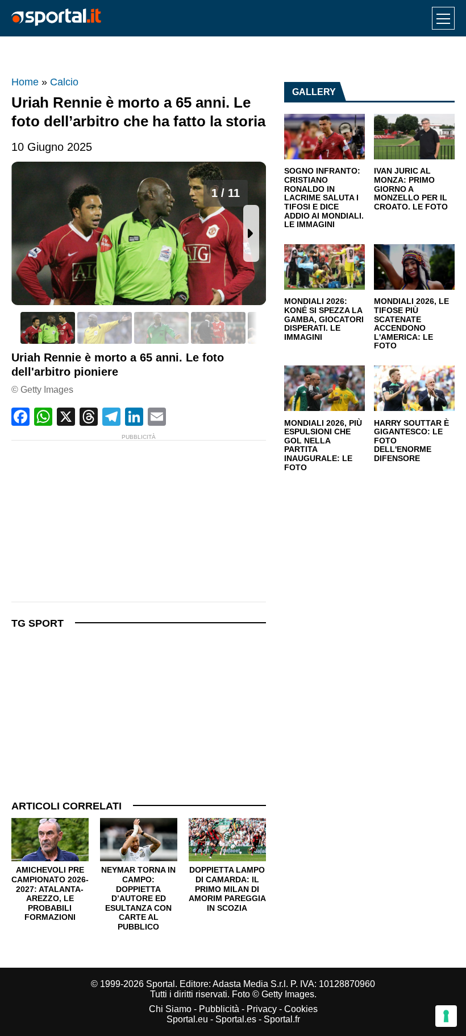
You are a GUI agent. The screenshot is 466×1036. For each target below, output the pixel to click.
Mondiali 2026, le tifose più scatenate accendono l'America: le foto (411, 323)
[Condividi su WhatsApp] (43, 417)
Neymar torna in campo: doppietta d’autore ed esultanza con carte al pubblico (138, 898)
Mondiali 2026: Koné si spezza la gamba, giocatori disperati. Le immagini (324, 319)
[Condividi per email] (157, 417)
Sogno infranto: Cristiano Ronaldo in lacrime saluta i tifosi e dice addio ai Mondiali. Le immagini (324, 198)
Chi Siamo (170, 1009)
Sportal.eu (187, 1019)
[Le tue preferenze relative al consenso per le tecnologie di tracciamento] (446, 1016)
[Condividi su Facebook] (20, 417)
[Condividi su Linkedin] (134, 417)
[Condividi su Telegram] (111, 417)
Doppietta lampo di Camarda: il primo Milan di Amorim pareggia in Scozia (227, 888)
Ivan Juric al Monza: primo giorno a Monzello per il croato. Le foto (411, 189)
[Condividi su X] (66, 417)
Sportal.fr (282, 1019)
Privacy (262, 1009)
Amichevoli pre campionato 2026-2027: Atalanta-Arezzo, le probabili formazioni (50, 893)
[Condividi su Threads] (89, 417)
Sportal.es (235, 1019)
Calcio (64, 82)
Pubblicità (219, 1009)
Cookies (301, 1009)
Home (25, 82)
